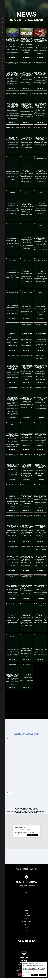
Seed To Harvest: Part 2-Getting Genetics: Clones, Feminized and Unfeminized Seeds (40, 646)
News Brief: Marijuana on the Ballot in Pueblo (12, 614)
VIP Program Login (9, 792)
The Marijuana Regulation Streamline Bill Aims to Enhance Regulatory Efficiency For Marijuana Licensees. (26, 169)
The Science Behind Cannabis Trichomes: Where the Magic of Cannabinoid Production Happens (26, 202)
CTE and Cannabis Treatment (26, 675)
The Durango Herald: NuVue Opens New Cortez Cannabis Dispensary (26, 466)
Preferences (27, 974)
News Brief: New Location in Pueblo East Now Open (26, 614)
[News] (2, 65)
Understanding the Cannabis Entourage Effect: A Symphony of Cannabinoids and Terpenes (40, 303)
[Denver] (2, 39)
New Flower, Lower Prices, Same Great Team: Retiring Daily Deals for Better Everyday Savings (40, 105)
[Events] (2, 62)
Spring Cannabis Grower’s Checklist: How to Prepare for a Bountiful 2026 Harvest (12, 74)
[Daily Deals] (2, 50)
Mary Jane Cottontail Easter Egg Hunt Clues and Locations (40, 138)
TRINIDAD (27, 913)
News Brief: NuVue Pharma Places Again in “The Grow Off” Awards (26, 526)
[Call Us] (2, 18)
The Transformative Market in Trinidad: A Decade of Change (12, 269)
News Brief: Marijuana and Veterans (40, 586)
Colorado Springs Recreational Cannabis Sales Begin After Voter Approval (12, 168)
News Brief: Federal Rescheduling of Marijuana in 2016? (26, 586)
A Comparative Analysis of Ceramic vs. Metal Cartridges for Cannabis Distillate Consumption (26, 303)
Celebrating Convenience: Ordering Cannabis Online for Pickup (26, 434)
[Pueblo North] (2, 23)
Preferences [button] (28, 972)
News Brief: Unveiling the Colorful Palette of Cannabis (12, 526)
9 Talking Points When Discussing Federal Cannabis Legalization (12, 138)
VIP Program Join (8, 789)
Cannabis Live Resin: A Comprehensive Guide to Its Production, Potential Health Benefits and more (12, 367)
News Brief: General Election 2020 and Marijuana (40, 526)
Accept (42, 974)
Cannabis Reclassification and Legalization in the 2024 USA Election (12, 335)
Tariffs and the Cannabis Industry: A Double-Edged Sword (26, 138)
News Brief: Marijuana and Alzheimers (12, 586)
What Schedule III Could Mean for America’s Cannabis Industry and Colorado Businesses (26, 40)
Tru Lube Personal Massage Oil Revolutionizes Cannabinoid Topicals (12, 202)
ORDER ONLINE (26, 915)
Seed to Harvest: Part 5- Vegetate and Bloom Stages (40, 614)
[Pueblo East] (2, 27)
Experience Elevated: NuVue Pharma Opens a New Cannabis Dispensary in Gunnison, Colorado (12, 434)
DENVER (27, 907)
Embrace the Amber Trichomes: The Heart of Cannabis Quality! (26, 495)
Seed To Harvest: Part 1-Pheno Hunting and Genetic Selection (12, 675)
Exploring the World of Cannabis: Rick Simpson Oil (12, 495)
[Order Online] (2, 13)
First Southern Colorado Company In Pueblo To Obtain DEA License (12, 399)
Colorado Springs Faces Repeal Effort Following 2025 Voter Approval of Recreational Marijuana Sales (40, 169)
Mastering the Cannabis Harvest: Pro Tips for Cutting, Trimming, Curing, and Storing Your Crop (26, 74)
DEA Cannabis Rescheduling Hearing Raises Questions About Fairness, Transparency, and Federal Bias (12, 41)
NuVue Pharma (26, 882)
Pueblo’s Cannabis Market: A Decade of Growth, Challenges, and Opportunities (40, 202)
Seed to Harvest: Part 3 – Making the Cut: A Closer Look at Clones (26, 646)
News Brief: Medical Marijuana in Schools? (26, 557)
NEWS (26, 930)
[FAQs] (2, 68)
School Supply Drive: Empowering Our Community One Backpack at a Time (26, 335)
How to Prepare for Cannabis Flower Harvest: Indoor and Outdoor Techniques (12, 302)
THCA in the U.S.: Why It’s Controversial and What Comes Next (40, 73)
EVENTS (26, 927)
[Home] (2, 9)
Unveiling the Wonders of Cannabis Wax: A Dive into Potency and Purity (40, 367)
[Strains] (2, 58)
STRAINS (26, 924)
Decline (34, 974)
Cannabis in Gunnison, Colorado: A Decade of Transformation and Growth (12, 235)
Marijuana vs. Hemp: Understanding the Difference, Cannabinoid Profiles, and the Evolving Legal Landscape (26, 106)
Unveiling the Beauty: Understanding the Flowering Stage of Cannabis (40, 466)
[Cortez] (2, 36)
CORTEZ (27, 901)
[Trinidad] (2, 46)
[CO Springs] (2, 32)
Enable (32, 834)
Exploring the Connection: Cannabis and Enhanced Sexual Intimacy (40, 434)
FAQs (26, 933)
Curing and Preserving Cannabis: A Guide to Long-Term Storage (12, 465)
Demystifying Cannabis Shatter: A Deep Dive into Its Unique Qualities (40, 399)
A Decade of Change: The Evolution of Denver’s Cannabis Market (26, 270)
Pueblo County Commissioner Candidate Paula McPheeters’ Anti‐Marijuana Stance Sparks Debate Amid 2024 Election (40, 237)
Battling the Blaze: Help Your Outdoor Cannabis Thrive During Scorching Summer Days (12, 105)
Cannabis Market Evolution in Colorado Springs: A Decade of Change (40, 270)
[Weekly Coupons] (2, 54)
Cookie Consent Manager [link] (27, 963)
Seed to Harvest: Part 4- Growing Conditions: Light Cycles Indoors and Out (12, 646)
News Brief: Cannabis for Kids (40, 557)
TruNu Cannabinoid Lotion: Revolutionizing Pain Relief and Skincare (26, 367)
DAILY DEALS (26, 918)
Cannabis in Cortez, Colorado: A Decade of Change (26, 235)
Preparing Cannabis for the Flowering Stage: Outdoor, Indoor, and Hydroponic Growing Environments (40, 335)
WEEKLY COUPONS (26, 921)
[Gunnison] (2, 42)
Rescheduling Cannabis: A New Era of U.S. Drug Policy (26, 398)
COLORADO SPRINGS (26, 904)
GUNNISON (26, 910)
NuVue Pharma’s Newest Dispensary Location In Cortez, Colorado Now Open (40, 496)
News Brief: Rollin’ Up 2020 (12, 557)
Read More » (12, 57)
